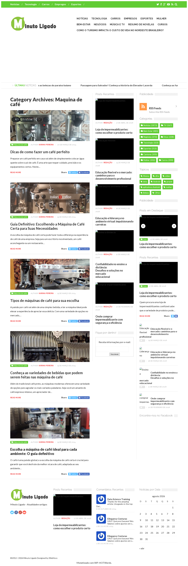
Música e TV (117, 24)
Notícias (14, 4)
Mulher (161, 18)
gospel (169, 181)
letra (145, 181)
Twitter (74, 172)
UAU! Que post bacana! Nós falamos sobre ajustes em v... (120, 522)
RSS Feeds (155, 108)
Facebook (85, 172)
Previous (143, 226)
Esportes (76, 4)
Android (156, 181)
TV (165, 125)
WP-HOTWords (102, 562)
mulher (169, 187)
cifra (157, 176)
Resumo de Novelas (141, 24)
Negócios (100, 24)
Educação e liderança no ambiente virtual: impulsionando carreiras (114, 221)
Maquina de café (20, 145)
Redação (108, 123)
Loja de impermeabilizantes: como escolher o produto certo (113, 131)
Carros (45, 4)
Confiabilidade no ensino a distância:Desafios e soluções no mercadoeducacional (111, 270)
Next (174, 226)
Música (146, 176)
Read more (15, 172)
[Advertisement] (94, 57)
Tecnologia (31, 4)
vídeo (167, 176)
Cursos (162, 24)
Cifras (157, 193)
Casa (145, 239)
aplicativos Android (151, 187)
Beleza (146, 193)
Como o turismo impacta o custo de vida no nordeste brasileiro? (120, 30)
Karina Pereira (46, 145)
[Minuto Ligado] (33, 29)
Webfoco (53, 558)
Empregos (60, 4)
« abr (141, 548)
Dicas (166, 137)
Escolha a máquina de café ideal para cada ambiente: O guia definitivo (43, 451)
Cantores (147, 154)
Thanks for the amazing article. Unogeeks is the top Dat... (114, 504)
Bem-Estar (83, 24)
